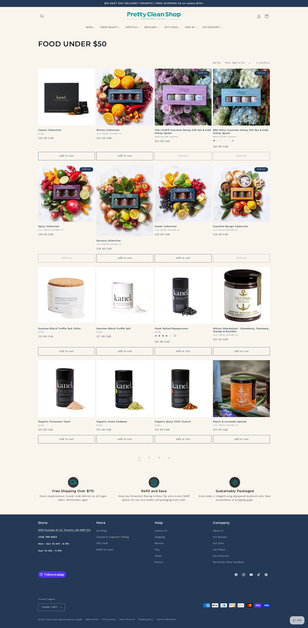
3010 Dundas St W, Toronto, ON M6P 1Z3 (64, 530)
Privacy (159, 562)
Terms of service (127, 619)
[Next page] (168, 458)
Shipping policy (145, 619)
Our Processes (221, 556)
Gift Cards (102, 543)
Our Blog (101, 531)
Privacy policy (109, 619)
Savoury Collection (108, 240)
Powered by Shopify (72, 619)
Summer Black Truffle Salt (113, 328)
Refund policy (92, 619)
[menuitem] (90, 27)
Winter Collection (107, 130)
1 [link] (139, 458)
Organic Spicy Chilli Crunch (173, 421)
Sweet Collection (166, 226)
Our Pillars (219, 550)
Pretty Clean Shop (54, 619)
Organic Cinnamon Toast (54, 421)
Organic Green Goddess (111, 421)
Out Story (218, 543)
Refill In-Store (104, 550)
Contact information (166, 619)
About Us (218, 531)
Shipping (160, 537)
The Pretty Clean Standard (228, 562)
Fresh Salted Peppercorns (171, 328)
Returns (159, 543)
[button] (42, 16)
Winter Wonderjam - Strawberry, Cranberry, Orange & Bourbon (241, 330)
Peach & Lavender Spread (229, 421)
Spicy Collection (48, 226)
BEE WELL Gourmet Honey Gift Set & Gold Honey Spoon (240, 131)
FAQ (157, 550)
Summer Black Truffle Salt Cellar (59, 328)
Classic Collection (49, 130)
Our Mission (220, 537)
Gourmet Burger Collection (230, 226)
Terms (158, 556)
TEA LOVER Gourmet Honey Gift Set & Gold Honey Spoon (183, 131)
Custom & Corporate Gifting (112, 537)
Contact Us (161, 531)
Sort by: (217, 63)
